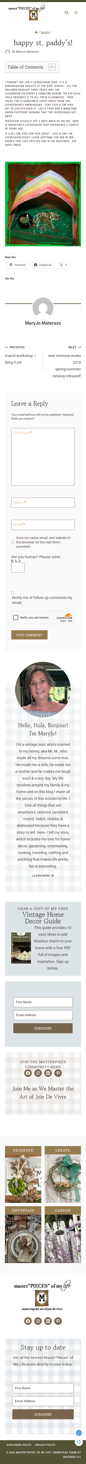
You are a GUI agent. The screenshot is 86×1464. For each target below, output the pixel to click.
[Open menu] (76, 12)
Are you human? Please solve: (36, 557)
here (76, 121)
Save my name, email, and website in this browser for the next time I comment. (43, 542)
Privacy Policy (45, 1445)
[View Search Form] (66, 12)
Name (19, 502)
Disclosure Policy (19, 1445)
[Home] (36, 32)
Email (19, 524)
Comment (22, 433)
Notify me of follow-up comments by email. (42, 600)
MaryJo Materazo (43, 323)
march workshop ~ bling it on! (20, 355)
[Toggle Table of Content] (50, 67)
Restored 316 (72, 1457)
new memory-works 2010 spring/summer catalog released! (64, 362)
